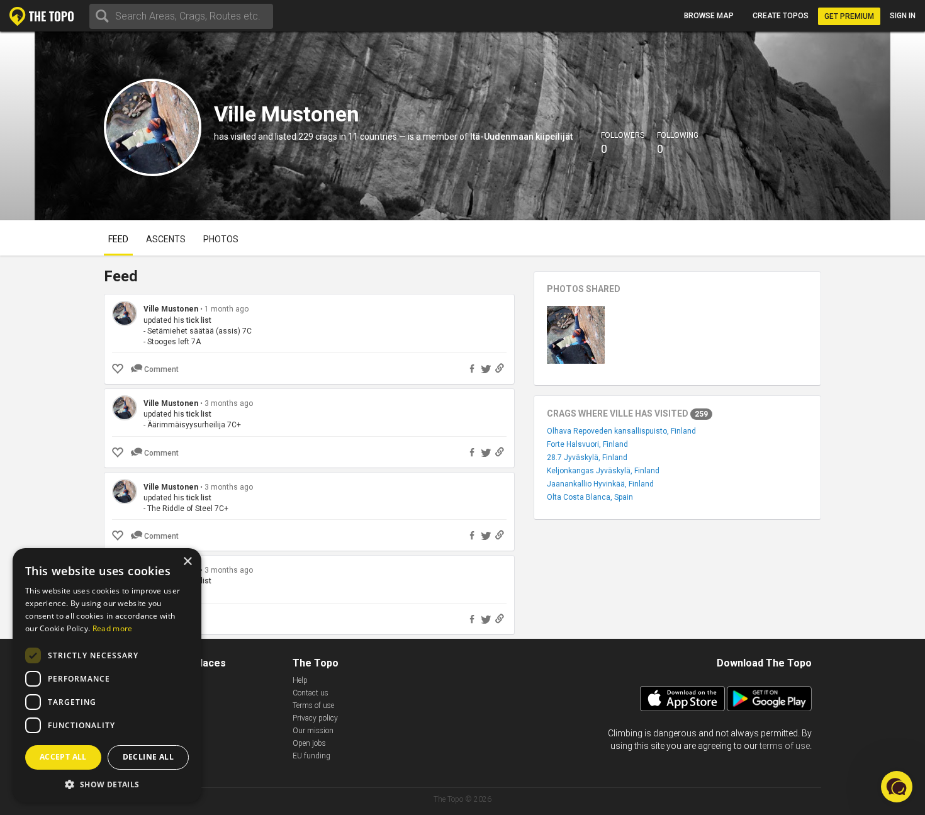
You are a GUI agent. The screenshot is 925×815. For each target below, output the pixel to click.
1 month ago (227, 309)
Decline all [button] (148, 756)
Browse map (709, 15)
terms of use (785, 746)
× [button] (187, 561)
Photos (220, 239)
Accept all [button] (63, 756)
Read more (112, 628)
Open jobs (309, 743)
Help (300, 680)
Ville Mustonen (170, 309)
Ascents (166, 239)
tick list (198, 320)
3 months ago (229, 403)
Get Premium (849, 16)
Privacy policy (315, 718)
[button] (107, 784)
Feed (118, 239)
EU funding (311, 755)
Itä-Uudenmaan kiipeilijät (521, 137)
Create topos (781, 15)
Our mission (313, 730)
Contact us (310, 693)
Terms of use (313, 705)
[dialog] (107, 675)
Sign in (903, 15)
